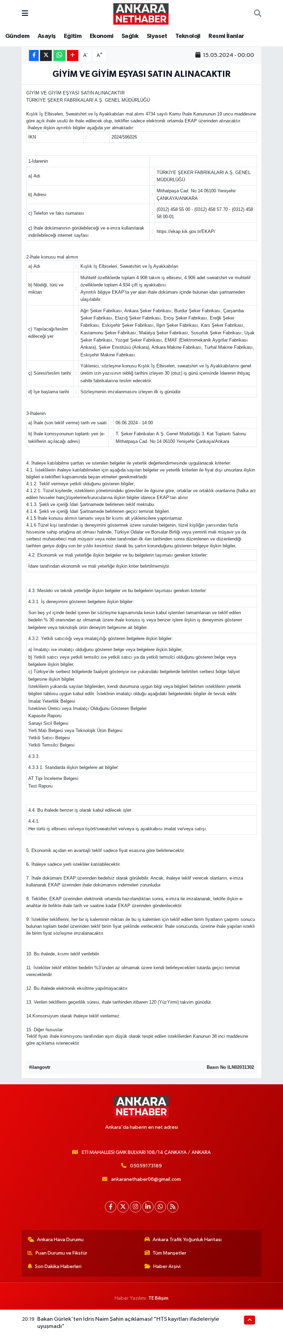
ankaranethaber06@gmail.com (146, 1179)
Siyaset (157, 36)
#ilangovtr (39, 1067)
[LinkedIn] (148, 1207)
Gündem (17, 36)
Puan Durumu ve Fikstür (61, 1253)
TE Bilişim (158, 1298)
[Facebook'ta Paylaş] (34, 55)
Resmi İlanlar (226, 36)
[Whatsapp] (160, 1207)
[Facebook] (110, 1207)
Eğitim (72, 36)
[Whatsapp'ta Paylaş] (59, 55)
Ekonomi (102, 36)
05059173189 (146, 1165)
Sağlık (129, 36)
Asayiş (47, 36)
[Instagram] (135, 1207)
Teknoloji (188, 36)
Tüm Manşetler (169, 1253)
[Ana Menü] (25, 14)
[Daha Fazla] (72, 55)
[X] (123, 1207)
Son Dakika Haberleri (58, 1266)
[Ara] (257, 13)
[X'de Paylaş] (46, 55)
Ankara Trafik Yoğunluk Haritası (187, 1239)
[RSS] (172, 1207)
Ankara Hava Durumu (60, 1239)
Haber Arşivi (166, 1266)
